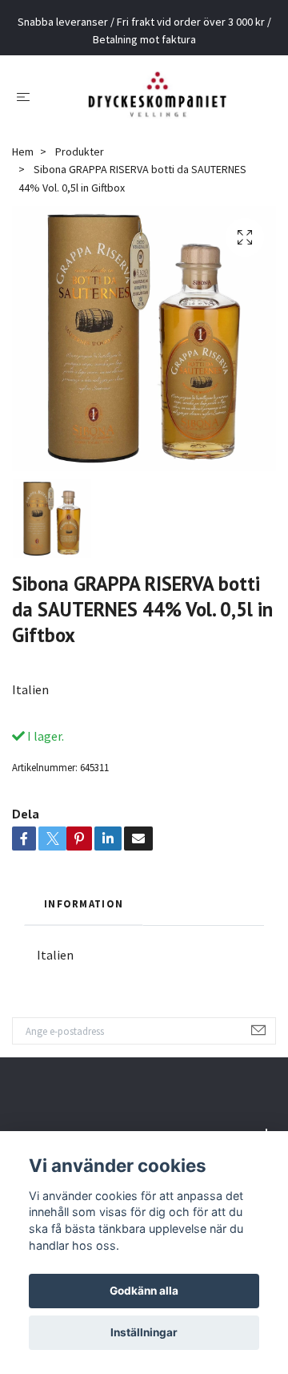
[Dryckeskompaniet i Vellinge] (157, 102)
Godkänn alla (144, 1290)
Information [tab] (83, 914)
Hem (23, 163)
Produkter (79, 163)
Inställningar (144, 1332)
